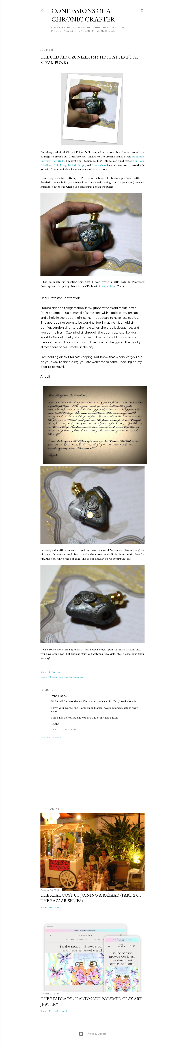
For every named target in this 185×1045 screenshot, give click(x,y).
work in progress (74, 677)
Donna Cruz (99, 165)
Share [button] (43, 671)
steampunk (58, 677)
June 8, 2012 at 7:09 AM (63, 729)
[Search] (142, 10)
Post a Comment (50, 737)
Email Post (55, 671)
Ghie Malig (60, 165)
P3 (49, 677)
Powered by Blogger (95, 1033)
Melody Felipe (76, 165)
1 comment (55, 907)
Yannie (55, 696)
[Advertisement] (92, 773)
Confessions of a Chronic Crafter (83, 15)
